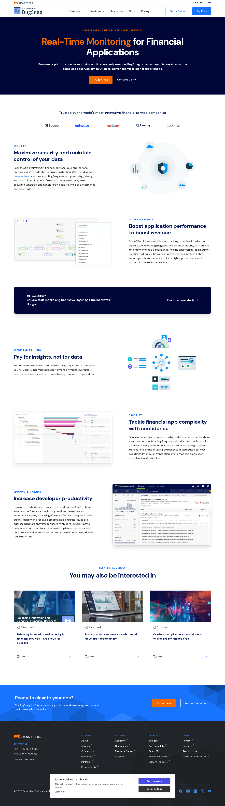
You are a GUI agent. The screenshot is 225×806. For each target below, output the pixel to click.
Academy (120, 740)
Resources (117, 11)
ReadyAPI (154, 751)
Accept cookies (154, 781)
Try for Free (100, 79)
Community (121, 745)
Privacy (187, 740)
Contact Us (87, 751)
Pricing (145, 11)
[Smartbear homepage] (23, 2)
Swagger (153, 740)
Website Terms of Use (195, 756)
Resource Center (124, 751)
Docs (132, 11)
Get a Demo (177, 11)
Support (197, 2)
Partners (85, 761)
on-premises (21, 176)
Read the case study (180, 300)
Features (75, 11)
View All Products (158, 761)
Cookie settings (154, 789)
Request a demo (195, 703)
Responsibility (88, 767)
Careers (85, 745)
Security (187, 745)
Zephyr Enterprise (158, 756)
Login (208, 2)
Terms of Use (190, 751)
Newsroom (87, 756)
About (84, 740)
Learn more (60, 791)
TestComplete (156, 745)
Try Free (202, 11)
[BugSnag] (33, 11)
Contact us (124, 79)
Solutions (95, 11)
